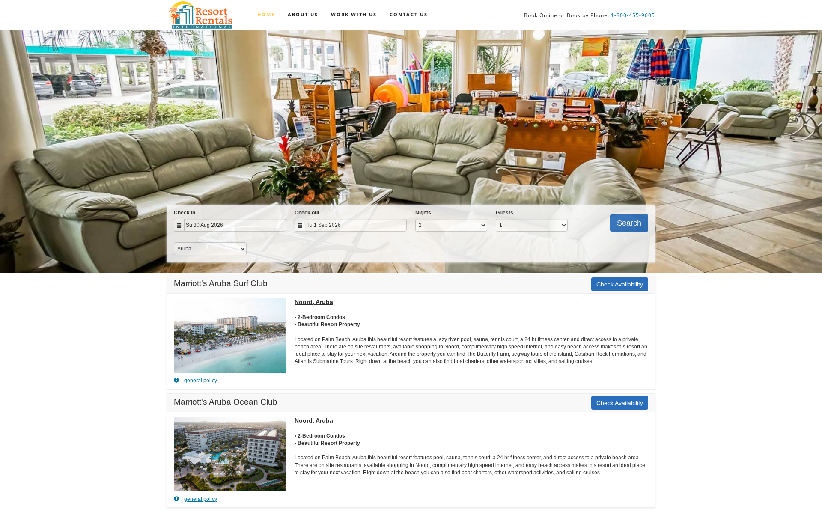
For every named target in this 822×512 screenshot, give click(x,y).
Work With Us (354, 14)
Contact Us (409, 14)
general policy (200, 381)
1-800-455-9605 (633, 15)
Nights (423, 213)
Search (629, 223)
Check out (307, 213)
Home (266, 14)
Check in (184, 213)
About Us (303, 14)
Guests (504, 213)
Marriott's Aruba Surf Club (221, 283)
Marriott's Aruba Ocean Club (225, 401)
